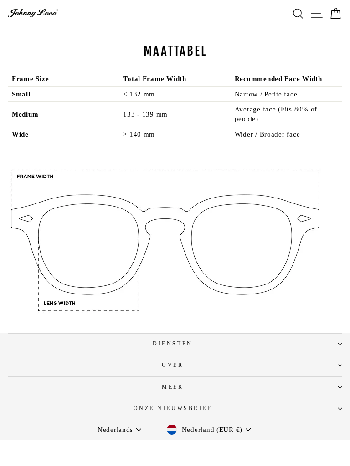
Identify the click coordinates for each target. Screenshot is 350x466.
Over (172, 365)
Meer (172, 387)
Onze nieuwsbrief (173, 408)
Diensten (172, 344)
